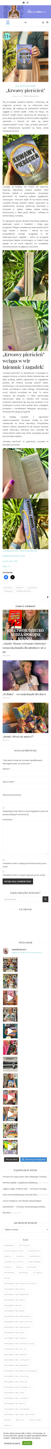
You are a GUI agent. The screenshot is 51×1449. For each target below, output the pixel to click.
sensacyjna (8, 591)
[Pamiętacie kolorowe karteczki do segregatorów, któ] (10, 997)
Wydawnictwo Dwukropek (17, 1327)
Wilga (7, 1278)
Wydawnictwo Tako (14, 1393)
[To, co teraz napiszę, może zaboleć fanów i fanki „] (10, 981)
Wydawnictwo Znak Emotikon (19, 1414)
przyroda (9, 1273)
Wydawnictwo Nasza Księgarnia (20, 1371)
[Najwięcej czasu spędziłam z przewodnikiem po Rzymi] (10, 1064)
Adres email (9, 781)
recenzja (23, 1273)
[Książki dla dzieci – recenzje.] (8, 22)
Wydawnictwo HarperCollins (19, 1344)
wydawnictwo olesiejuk (16, 1376)
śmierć (7, 1420)
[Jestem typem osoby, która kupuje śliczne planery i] (10, 1081)
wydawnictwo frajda (15, 1338)
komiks (8, 1267)
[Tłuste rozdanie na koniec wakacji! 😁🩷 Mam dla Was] (10, 964)
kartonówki (34, 1262)
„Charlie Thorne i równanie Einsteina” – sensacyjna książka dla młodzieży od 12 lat (25, 648)
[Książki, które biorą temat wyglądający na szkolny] (10, 1097)
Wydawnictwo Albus (14, 1289)
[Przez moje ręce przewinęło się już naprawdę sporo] (10, 1114)
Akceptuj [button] (27, 1443)
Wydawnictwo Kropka (15, 1354)
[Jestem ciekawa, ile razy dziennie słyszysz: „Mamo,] (10, 1147)
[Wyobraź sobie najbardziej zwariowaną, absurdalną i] (10, 1014)
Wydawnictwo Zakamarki (17, 1409)
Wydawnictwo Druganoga (17, 1316)
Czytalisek (24, 1245)
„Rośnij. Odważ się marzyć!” (18, 736)
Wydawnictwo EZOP (14, 1333)
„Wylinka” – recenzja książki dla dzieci (24, 694)
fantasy (20, 1256)
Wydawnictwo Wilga (14, 1404)
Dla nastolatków (26, 86)
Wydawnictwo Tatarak (16, 1398)
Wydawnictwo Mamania (16, 1365)
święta (7, 1425)
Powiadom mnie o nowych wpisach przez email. (24, 875)
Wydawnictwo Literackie (17, 1360)
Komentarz (8, 819)
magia (19, 1267)
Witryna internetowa (12, 794)
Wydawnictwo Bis (13, 1305)
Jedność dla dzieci (14, 1262)
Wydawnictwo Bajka (14, 1300)
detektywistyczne (14, 1251)
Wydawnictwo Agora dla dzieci (20, 1284)
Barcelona (8, 587)
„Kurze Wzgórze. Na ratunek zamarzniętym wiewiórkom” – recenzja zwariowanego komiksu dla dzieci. (24, 1206)
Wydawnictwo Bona (11, 556)
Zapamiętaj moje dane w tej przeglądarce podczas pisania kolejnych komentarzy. (25, 813)
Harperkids (35, 1256)
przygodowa (32, 587)
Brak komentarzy (31, 96)
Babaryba (9, 1245)
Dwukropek (34, 1251)
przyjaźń (31, 1267)
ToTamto (38, 1273)
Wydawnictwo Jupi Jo (15, 1349)
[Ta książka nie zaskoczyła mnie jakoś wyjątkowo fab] (10, 1047)
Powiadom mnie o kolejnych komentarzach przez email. (24, 865)
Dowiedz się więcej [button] (12, 1443)
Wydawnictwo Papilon (15, 1382)
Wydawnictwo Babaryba (16, 1294)
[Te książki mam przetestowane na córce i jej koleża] (10, 1031)
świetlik (20, 1420)
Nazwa (6, 768)
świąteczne (35, 1420)
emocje (8, 1256)
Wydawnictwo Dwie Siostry (18, 1322)
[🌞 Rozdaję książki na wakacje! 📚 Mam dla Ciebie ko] (10, 1130)
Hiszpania (19, 587)
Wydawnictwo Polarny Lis (17, 1387)
